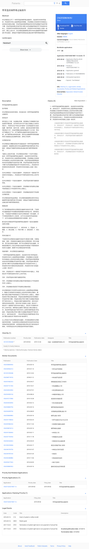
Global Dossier (78, 92)
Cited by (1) (63, 87)
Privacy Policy (61, 546)
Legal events (72, 87)
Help (69, 546)
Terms (52, 546)
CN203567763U (8, 462)
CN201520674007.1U (10, 486)
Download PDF (64, 26)
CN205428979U (8, 411)
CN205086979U (8, 407)
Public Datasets (42, 546)
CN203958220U (8, 424)
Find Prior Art (77, 26)
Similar (62, 28)
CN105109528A (9, 342)
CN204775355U (8, 437)
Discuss (59, 94)
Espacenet (69, 92)
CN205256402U (8, 441)
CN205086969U (8, 364)
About (20, 546)
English (70, 33)
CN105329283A (8, 445)
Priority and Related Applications (75, 89)
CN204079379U (8, 449)
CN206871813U (8, 377)
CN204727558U (8, 398)
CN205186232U (8, 381)
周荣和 (65, 37)
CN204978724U (8, 454)
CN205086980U (8, 415)
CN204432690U (8, 390)
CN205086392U (8, 466)
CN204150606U (8, 432)
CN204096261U (8, 369)
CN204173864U (8, 420)
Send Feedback (30, 546)
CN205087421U (8, 428)
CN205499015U (8, 394)
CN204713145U (8, 386)
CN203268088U (8, 458)
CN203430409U (8, 403)
